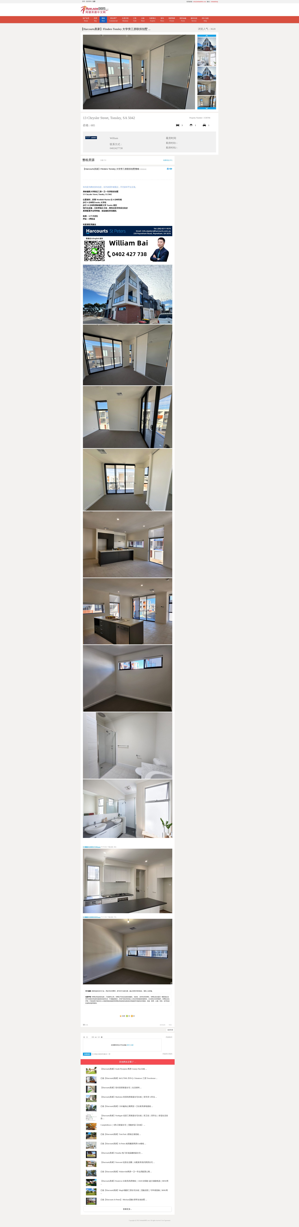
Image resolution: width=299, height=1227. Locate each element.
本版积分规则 (167, 1054)
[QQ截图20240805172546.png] (127, 881)
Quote (96, 1037)
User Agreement (165, 1220)
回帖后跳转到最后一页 (102, 1054)
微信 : (212, 1)
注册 (94, 1)
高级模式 (169, 1037)
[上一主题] (170, 168)
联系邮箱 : (196, 1)
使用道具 (162, 1025)
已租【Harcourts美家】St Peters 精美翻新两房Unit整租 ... (123, 1144)
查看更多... (127, 1209)
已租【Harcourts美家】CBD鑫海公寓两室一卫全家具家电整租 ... (127, 1106)
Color (87, 1037)
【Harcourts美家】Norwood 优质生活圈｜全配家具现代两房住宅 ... (128, 1162)
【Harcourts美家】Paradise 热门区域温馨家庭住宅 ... (121, 1153)
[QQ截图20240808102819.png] (127, 951)
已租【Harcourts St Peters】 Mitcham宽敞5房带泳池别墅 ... (124, 1200)
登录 (83, 1)
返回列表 (170, 1030)
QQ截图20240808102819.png (91, 917)
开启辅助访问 (163, 2)
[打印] (168, 168)
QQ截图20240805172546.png (91, 847)
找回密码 (89, 1)
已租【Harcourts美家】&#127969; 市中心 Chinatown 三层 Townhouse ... (129, 1078)
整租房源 (88, 160)
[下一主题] (171, 168)
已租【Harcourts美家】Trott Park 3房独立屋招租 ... (121, 1134)
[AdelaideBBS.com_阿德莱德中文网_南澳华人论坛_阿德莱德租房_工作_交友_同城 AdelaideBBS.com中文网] (95, 9)
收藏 (123, 1016)
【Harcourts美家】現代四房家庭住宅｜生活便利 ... (121, 1088)
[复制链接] (143, 169)
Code (99, 1037)
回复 (86, 1025)
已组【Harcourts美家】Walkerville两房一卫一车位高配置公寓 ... (126, 1172)
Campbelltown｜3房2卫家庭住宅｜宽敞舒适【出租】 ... (123, 1125)
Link (93, 1037)
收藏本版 (167, 160)
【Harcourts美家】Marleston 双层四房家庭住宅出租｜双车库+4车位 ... (129, 1097)
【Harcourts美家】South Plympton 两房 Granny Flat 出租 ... (124, 1069)
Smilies (101, 1037)
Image (90, 1037)
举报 (170, 1025)
